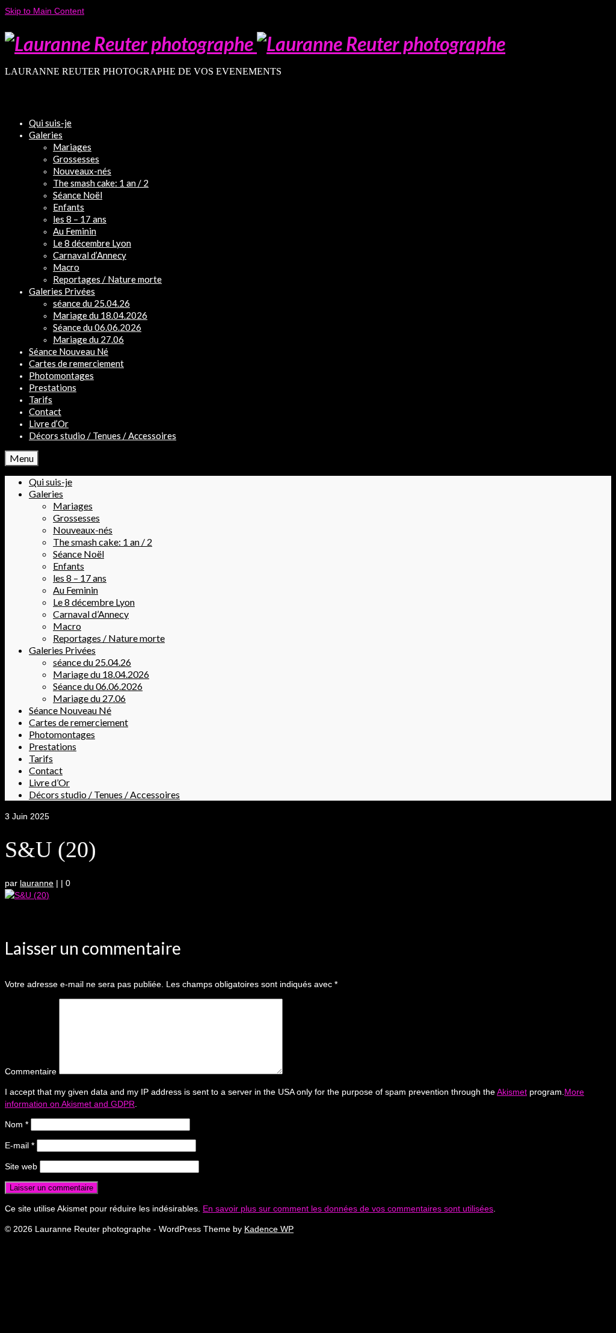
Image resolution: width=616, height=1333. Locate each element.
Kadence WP (269, 1229)
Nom (16, 1124)
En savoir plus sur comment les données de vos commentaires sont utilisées (348, 1208)
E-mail (19, 1145)
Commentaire (31, 1071)
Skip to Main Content (44, 11)
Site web (21, 1166)
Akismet (512, 1092)
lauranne (37, 883)
